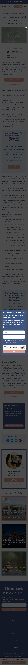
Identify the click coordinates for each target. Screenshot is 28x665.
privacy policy (11, 342)
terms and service (18, 340)
